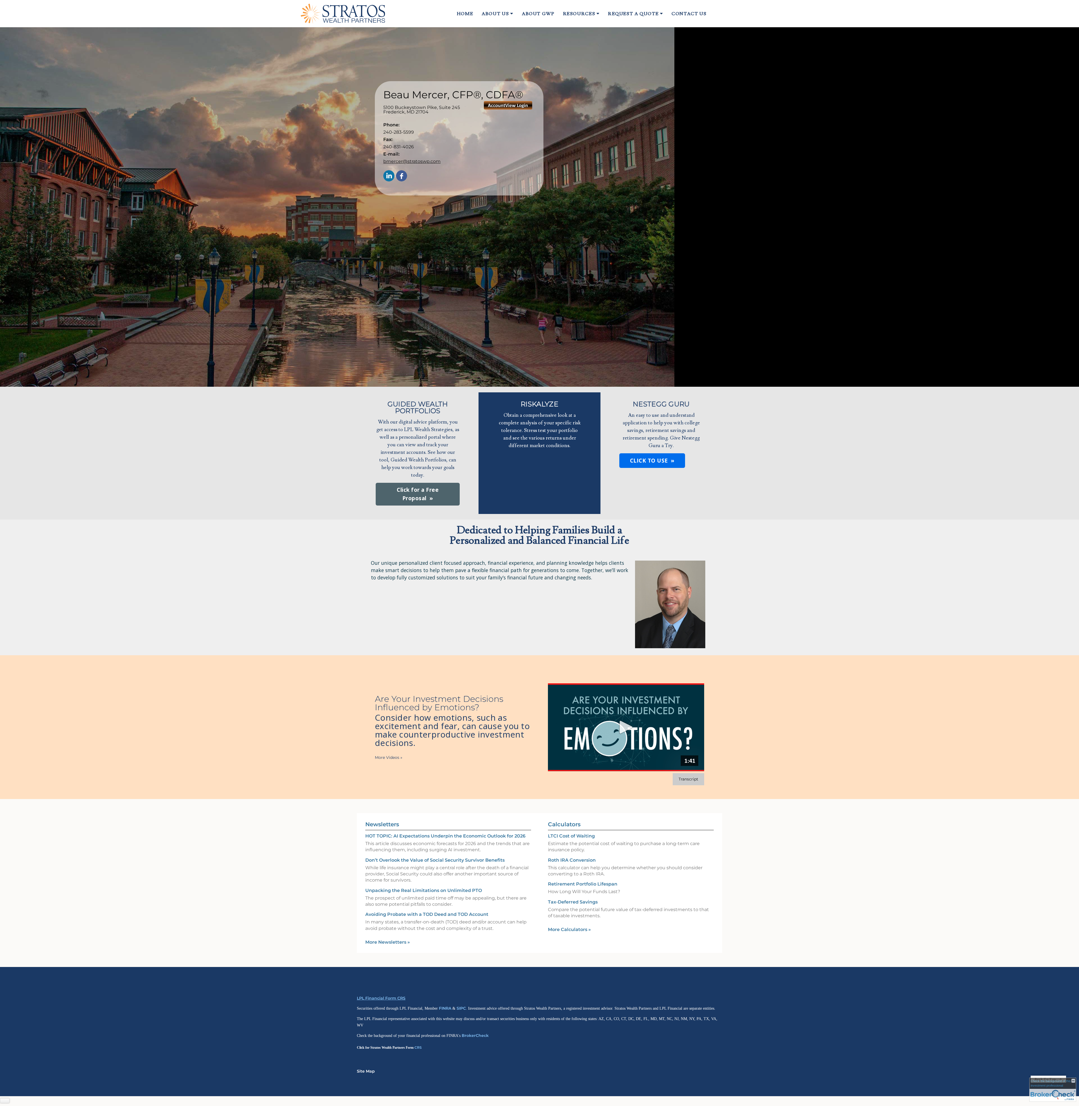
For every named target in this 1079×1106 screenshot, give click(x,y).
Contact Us (689, 14)
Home (465, 14)
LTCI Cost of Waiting (571, 836)
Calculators (564, 824)
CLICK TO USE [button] (649, 460)
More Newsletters (387, 942)
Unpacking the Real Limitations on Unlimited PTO (423, 890)
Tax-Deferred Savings (573, 902)
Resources (579, 14)
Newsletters (382, 824)
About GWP (538, 14)
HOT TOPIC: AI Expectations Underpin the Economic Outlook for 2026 (445, 836)
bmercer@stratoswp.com (412, 161)
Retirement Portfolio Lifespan (582, 884)
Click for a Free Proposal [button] (418, 494)
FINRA (445, 1008)
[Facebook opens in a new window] (401, 176)
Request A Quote (633, 14)
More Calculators (569, 929)
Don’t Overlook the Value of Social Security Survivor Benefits (435, 860)
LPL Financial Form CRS (381, 998)
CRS (418, 1047)
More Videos (388, 757)
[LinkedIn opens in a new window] (389, 176)
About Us (495, 14)
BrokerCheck (475, 1035)
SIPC (461, 1008)
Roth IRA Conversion (572, 860)
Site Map (366, 1071)
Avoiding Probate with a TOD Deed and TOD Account (426, 914)
